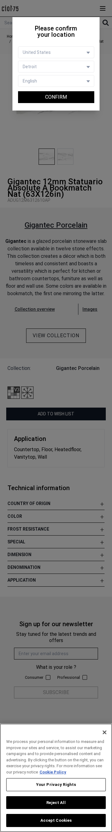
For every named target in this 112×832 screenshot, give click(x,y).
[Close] (104, 732)
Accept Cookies (56, 820)
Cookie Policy (53, 772)
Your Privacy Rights (56, 784)
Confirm (56, 97)
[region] (56, 778)
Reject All (55, 802)
